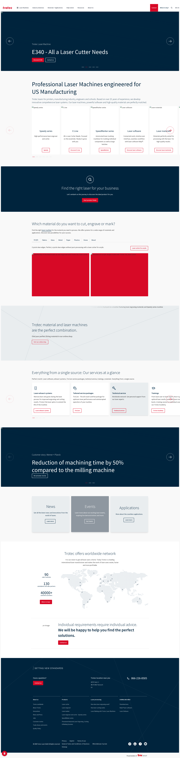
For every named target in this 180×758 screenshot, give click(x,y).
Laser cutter (65, 704)
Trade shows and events (40, 725)
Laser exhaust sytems (42, 410)
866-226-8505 (139, 678)
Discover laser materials (163, 150)
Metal (60, 240)
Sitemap (64, 747)
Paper (68, 240)
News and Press (37, 715)
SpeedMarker (105, 150)
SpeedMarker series (68, 718)
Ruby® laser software (126, 708)
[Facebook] (140, 743)
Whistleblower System (100, 744)
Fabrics (44, 240)
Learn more (50, 521)
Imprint (72, 741)
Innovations (36, 711)
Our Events (89, 521)
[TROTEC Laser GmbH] (7, 8)
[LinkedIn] (135, 743)
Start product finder (90, 200)
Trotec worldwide (38, 704)
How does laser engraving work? (100, 704)
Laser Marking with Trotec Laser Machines (103, 711)
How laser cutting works (98, 708)
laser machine (46, 230)
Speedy (46, 150)
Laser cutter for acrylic (139, 248)
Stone (86, 240)
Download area (124, 704)
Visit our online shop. (40, 342)
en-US (177, 8)
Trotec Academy (158, 410)
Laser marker (65, 711)
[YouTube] (145, 743)
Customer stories (38, 721)
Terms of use (81, 741)
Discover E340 (38, 60)
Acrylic (36, 240)
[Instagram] (129, 743)
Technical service (119, 410)
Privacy (64, 741)
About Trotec (37, 708)
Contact (154, 8)
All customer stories (40, 476)
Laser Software (124, 711)
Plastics (77, 240)
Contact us (50, 60)
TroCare (77, 410)
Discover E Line (75, 150)
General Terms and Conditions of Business (76, 744)
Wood (94, 240)
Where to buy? (164, 8)
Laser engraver (66, 708)
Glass (53, 240)
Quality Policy (37, 728)
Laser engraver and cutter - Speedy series (74, 715)
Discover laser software (134, 150)
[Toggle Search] (171, 8)
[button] (4, 753)
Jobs (34, 718)
